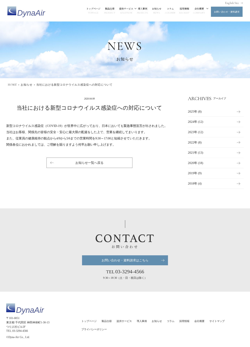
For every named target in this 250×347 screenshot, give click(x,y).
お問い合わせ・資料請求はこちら (125, 260)
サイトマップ (217, 321)
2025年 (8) (195, 111)
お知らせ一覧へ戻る (89, 162)
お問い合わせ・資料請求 (227, 11)
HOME (12, 84)
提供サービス (126, 10)
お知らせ (156, 10)
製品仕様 (109, 10)
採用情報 (184, 10)
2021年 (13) (195, 152)
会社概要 (199, 10)
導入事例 (142, 10)
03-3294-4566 (129, 271)
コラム (170, 10)
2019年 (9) (195, 173)
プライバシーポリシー (94, 329)
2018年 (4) (195, 183)
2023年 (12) (195, 132)
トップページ (93, 10)
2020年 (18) (195, 163)
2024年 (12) (195, 121)
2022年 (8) (195, 142)
